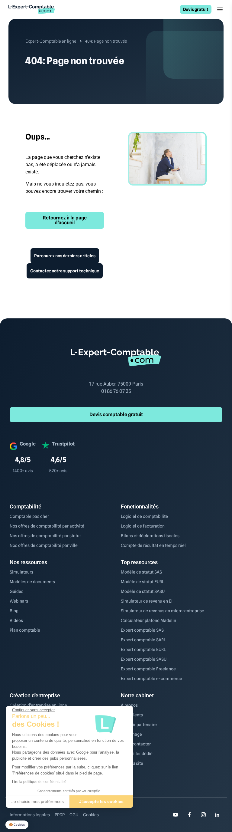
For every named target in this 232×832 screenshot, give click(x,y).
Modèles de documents (32, 581)
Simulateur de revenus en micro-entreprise (162, 610)
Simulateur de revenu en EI (146, 601)
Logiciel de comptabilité (144, 516)
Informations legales (30, 814)
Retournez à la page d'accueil (65, 220)
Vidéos (16, 620)
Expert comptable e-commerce (151, 678)
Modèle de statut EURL (142, 581)
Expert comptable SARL (143, 639)
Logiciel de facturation (143, 526)
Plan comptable (25, 630)
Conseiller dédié (137, 753)
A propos (129, 705)
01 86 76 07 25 (116, 391)
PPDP (60, 814)
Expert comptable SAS (142, 630)
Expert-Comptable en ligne (50, 41)
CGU (73, 814)
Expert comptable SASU (143, 659)
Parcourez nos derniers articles (64, 255)
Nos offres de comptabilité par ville (44, 545)
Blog (14, 610)
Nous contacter (136, 744)
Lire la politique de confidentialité (39, 782)
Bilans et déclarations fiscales (150, 535)
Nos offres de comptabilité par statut (45, 535)
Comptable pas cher (29, 516)
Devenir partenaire (139, 724)
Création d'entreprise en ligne (38, 705)
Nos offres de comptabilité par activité (47, 526)
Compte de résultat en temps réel (153, 545)
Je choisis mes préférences (37, 801)
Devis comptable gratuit (116, 414)
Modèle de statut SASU (143, 591)
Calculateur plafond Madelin (148, 620)
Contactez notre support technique (64, 270)
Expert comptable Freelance (148, 668)
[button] (16, 824)
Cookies (91, 814)
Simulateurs (21, 572)
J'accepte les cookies (101, 801)
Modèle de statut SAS (141, 572)
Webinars (19, 601)
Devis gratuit (195, 9)
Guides (16, 591)
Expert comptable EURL (143, 649)
